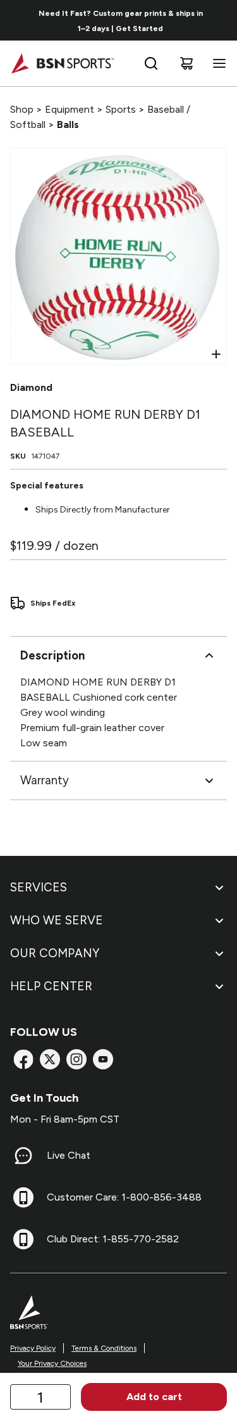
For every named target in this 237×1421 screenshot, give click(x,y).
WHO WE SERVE (56, 920)
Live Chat (68, 1155)
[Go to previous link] (17, 20)
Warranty (44, 780)
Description (52, 655)
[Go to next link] (223, 20)
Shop (21, 109)
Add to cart (154, 1397)
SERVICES (38, 887)
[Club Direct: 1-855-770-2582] (23, 1239)
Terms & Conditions (104, 1348)
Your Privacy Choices (52, 1363)
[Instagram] (76, 1059)
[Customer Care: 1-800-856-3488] (23, 1197)
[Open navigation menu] (217, 63)
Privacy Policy (33, 1348)
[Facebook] (23, 1059)
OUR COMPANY (54, 953)
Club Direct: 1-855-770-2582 (113, 1239)
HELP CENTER (51, 986)
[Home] (62, 63)
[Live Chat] (23, 1155)
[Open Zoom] (216, 354)
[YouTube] (103, 1059)
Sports (121, 109)
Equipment (69, 109)
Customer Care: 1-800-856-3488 (124, 1197)
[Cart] (186, 63)
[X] (50, 1059)
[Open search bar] (151, 63)
